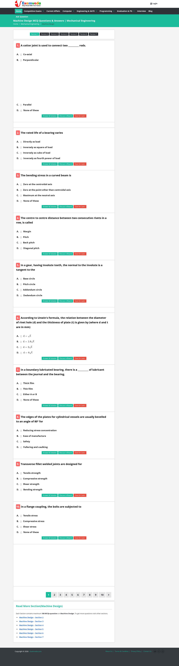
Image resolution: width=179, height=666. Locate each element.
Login (154, 3)
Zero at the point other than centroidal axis (47, 189)
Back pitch (29, 242)
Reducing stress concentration (40, 430)
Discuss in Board (65, 116)
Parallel (27, 104)
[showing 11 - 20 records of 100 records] (108, 595)
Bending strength (32, 489)
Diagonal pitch (31, 248)
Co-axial (27, 54)
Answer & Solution (49, 116)
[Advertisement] (65, 82)
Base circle (29, 278)
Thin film (28, 388)
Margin (27, 231)
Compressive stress (33, 521)
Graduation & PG (124, 11)
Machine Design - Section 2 (31, 617)
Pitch (26, 237)
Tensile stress (30, 515)
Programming (106, 11)
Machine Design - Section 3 (31, 621)
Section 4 (64, 34)
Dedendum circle (32, 295)
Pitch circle (29, 284)
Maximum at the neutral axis (39, 195)
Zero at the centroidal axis (37, 184)
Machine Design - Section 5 (31, 629)
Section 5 (73, 34)
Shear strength (31, 484)
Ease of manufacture (34, 436)
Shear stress (29, 526)
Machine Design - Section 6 (31, 633)
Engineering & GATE (86, 11)
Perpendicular (31, 60)
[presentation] (26, 336)
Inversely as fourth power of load (41, 158)
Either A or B (30, 394)
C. (18, 104)
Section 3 (54, 34)
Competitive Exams (33, 11)
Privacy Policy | (136, 651)
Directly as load (31, 141)
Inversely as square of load (38, 147)
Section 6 (83, 34)
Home (18, 11)
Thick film (28, 383)
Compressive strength (35, 478)
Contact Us (147, 651)
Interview (141, 11)
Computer (67, 11)
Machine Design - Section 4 (31, 625)
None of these (31, 110)
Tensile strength (32, 473)
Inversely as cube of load (36, 152)
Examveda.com (35, 651)
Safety (26, 441)
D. (18, 110)
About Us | (109, 651)
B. (18, 60)
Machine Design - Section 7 (31, 637)
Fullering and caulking (35, 447)
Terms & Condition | (122, 651)
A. (18, 54)
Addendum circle (32, 289)
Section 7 (93, 34)
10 (102, 594)
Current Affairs (53, 11)
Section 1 (34, 34)
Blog (150, 11)
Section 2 (44, 34)
